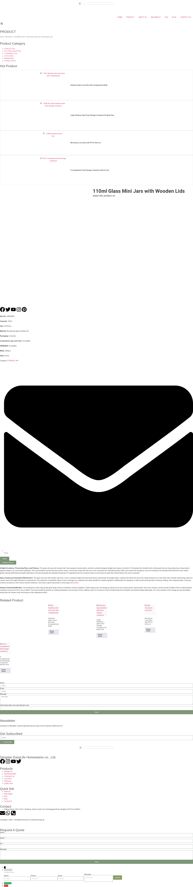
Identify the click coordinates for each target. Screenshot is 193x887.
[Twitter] (18, 761)
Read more (52, 632)
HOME (120, 17)
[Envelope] (2, 813)
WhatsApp (7, 883)
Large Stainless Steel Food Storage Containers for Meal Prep (92, 115)
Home (2, 37)
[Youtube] (13, 761)
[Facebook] (2, 761)
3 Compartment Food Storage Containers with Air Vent (89, 170)
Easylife (75, 583)
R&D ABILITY (156, 17)
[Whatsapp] (7, 813)
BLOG (174, 17)
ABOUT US (143, 17)
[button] (1, 23)
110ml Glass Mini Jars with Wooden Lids (14, 705)
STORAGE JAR (19, 37)
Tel (1, 844)
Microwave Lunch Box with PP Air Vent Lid (85, 143)
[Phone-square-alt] (13, 813)
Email (2, 688)
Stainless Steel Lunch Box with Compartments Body (88, 85)
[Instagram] (7, 761)
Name (2, 683)
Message (3, 694)
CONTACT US (185, 17)
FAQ (166, 17)
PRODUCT (130, 17)
